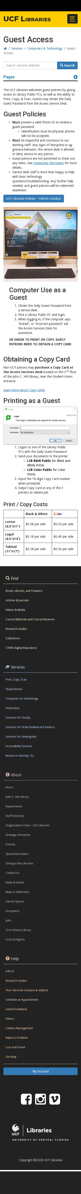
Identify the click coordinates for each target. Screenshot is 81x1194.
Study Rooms (14, 689)
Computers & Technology (22, 698)
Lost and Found (15, 1047)
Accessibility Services (19, 746)
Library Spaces (15, 901)
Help (15, 959)
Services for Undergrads (21, 736)
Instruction (13, 708)
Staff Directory (15, 816)
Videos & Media (15, 609)
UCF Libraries (27, 18)
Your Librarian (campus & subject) (27, 990)
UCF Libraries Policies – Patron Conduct (33, 198)
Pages (9, 76)
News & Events (15, 882)
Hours (9, 787)
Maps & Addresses (17, 892)
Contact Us (12, 873)
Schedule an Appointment (22, 999)
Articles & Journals (17, 600)
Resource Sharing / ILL (20, 755)
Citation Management (19, 1028)
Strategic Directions (18, 835)
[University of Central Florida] (34, 5)
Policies (10, 844)
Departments (14, 806)
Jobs (8, 920)
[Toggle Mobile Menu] (76, 5)
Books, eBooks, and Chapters (24, 590)
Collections (13, 638)
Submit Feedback (16, 1009)
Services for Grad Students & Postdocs (30, 727)
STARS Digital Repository (21, 648)
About (16, 775)
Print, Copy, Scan (16, 679)
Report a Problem (17, 1037)
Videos (10, 1018)
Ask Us (10, 971)
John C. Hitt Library (17, 796)
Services (18, 667)
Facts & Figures (15, 939)
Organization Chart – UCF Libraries (28, 825)
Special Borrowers (17, 854)
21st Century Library (18, 930)
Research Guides (16, 629)
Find (14, 578)
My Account (40, 1071)
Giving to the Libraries (19, 863)
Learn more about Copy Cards (24, 390)
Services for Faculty (18, 717)
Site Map (11, 1056)
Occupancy (13, 911)
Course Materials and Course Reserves (30, 619)
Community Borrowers (48, 163)
